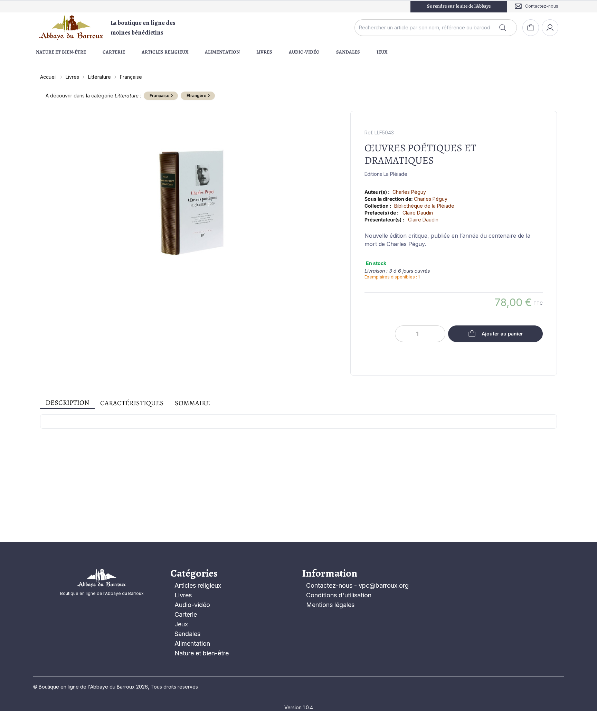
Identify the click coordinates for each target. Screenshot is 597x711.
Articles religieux (165, 52)
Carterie (114, 52)
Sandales (348, 52)
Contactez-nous (329, 585)
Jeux (382, 52)
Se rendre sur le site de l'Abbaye (459, 6)
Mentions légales (330, 604)
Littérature (99, 77)
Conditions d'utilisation (338, 595)
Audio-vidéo (304, 52)
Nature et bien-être (61, 52)
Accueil (48, 77)
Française (131, 77)
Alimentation (222, 52)
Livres (264, 52)
